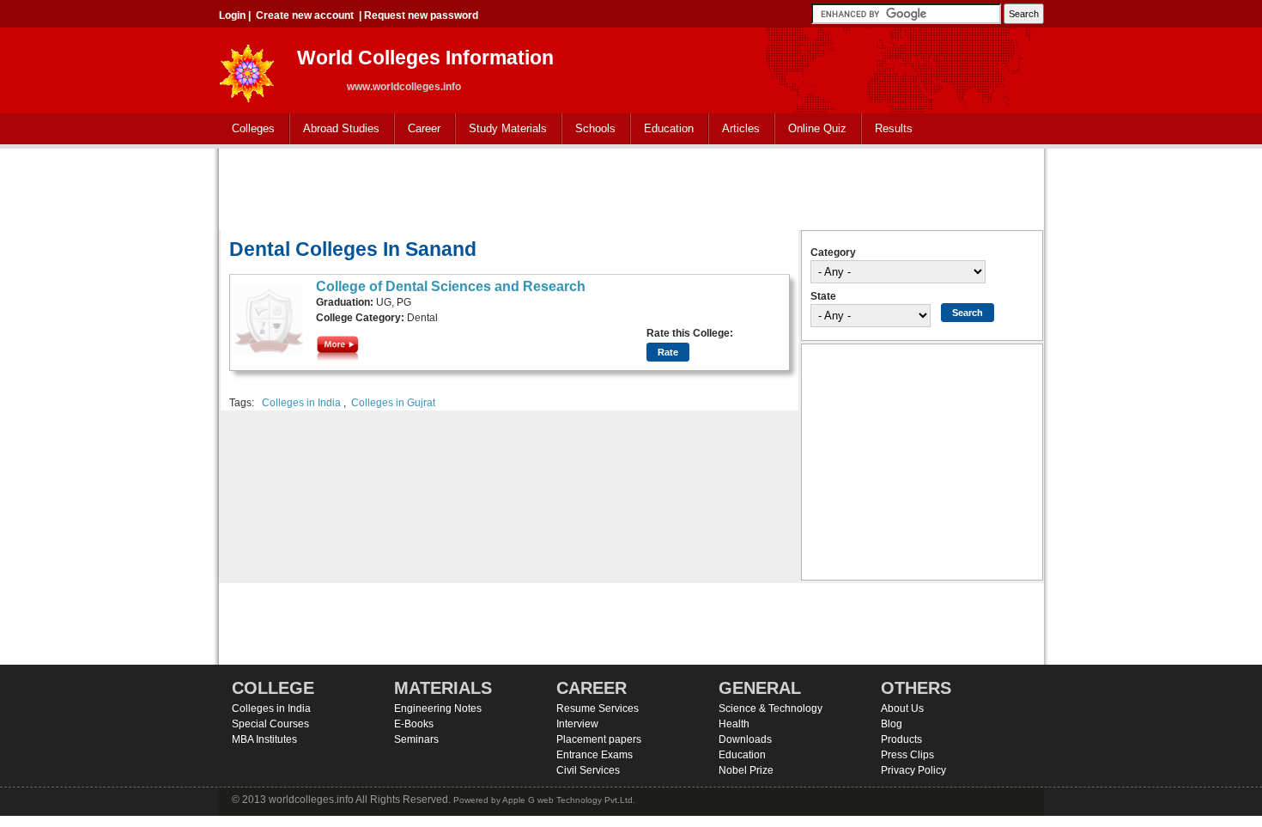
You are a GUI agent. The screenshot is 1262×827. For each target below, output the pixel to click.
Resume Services (597, 708)
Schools (589, 129)
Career (417, 129)
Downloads (745, 739)
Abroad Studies (334, 129)
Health (734, 724)
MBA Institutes (264, 739)
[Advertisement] (631, 187)
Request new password (421, 15)
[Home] (247, 68)
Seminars (416, 739)
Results (894, 128)
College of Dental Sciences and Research (450, 286)
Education (662, 129)
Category (833, 252)
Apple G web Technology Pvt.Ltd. (568, 800)
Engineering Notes (438, 708)
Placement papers (598, 739)
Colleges (247, 129)
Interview (577, 724)
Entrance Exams (594, 755)
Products (901, 739)
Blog (891, 724)
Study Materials (501, 129)
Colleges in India (301, 403)
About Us (902, 708)
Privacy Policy (913, 770)
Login (232, 15)
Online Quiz (817, 128)
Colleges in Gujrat (393, 403)
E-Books (414, 724)
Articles (741, 128)
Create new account (305, 15)
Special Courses (270, 724)
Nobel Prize (746, 770)
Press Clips (907, 755)
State (823, 296)
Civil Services (588, 770)
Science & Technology (770, 708)
